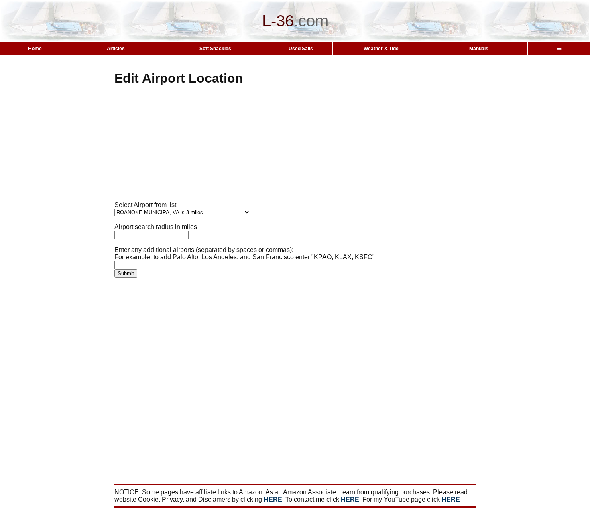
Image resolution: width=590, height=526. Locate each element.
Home (35, 48)
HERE (273, 499)
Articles (116, 48)
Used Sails (301, 48)
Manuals (478, 48)
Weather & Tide (381, 48)
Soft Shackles (215, 48)
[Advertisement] (309, 151)
